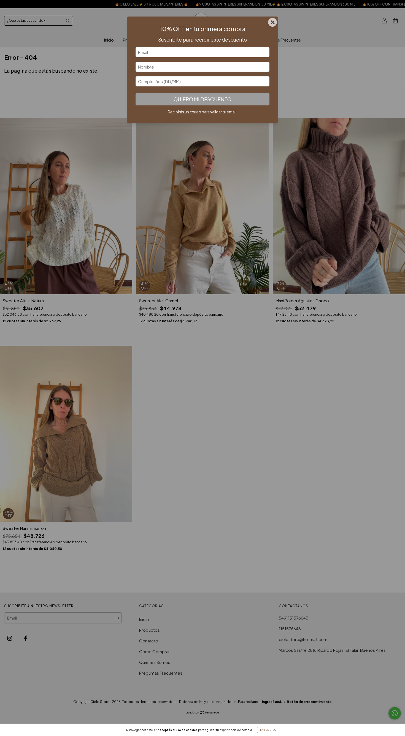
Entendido (268, 730)
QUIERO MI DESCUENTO (202, 99)
